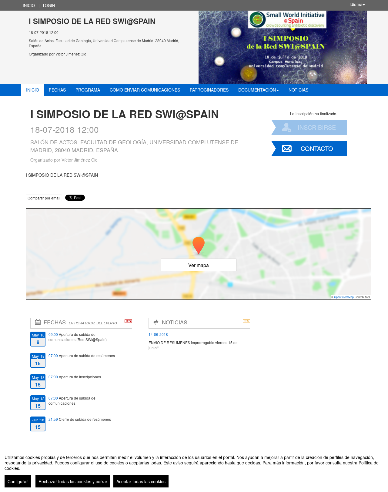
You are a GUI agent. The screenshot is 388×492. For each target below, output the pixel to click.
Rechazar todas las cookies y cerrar (72, 481)
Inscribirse (317, 127)
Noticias (298, 90)
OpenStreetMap (344, 297)
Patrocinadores (209, 90)
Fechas (57, 90)
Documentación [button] (257, 90)
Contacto (317, 148)
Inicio (29, 5)
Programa (87, 90)
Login (49, 5)
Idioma (356, 4)
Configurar (18, 481)
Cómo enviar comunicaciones (145, 90)
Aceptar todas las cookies (141, 481)
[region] (194, 468)
